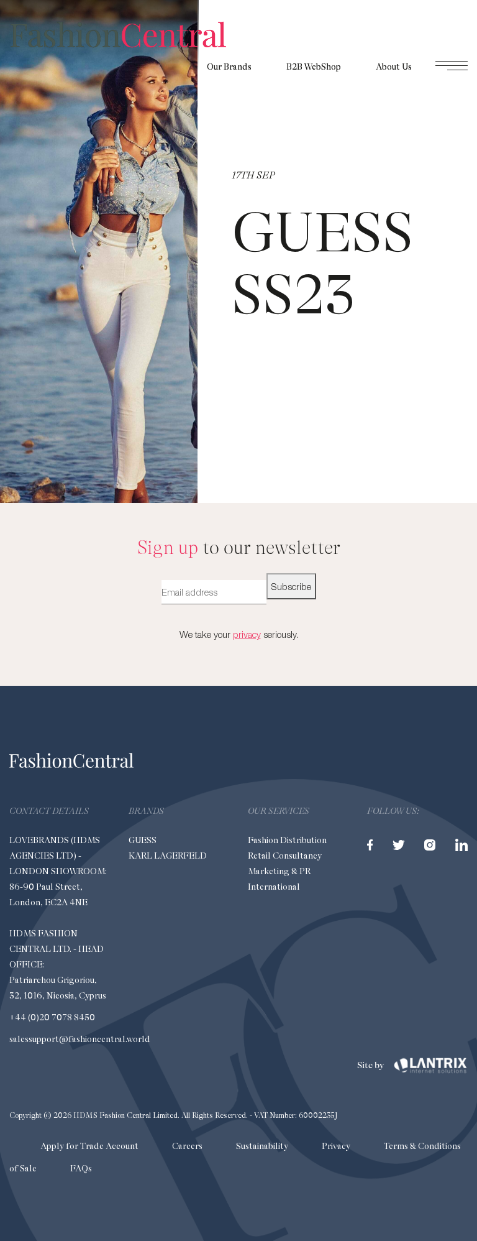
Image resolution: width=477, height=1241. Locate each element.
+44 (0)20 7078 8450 (52, 1017)
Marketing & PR (279, 871)
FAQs (81, 1168)
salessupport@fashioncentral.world (79, 1039)
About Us (394, 67)
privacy (247, 634)
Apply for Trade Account (89, 1146)
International (274, 887)
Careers (187, 1146)
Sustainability (262, 1146)
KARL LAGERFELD (168, 855)
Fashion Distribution (287, 840)
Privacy (336, 1146)
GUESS (143, 840)
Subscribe (291, 586)
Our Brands (229, 67)
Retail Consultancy (285, 855)
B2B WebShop (313, 67)
